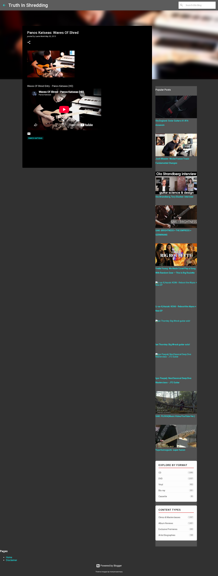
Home (9, 557)
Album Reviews (176, 523)
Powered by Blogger (111, 565)
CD (176, 472)
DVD (176, 478)
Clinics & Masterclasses (176, 517)
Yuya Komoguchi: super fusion (170, 450)
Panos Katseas (35, 138)
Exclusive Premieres (176, 529)
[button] (29, 43)
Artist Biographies (176, 535)
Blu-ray (176, 490)
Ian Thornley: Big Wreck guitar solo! (172, 344)
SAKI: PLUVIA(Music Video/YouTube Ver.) (175, 416)
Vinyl (176, 484)
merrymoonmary (116, 572)
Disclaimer (11, 560)
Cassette (176, 496)
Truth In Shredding (28, 5)
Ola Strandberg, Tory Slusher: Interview (174, 197)
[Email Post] (29, 135)
